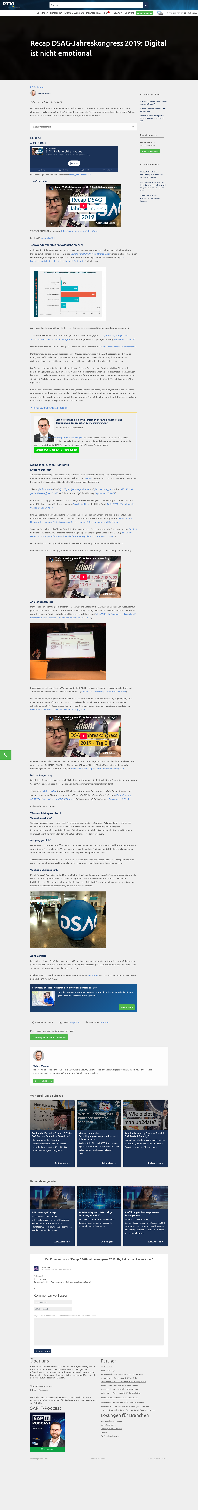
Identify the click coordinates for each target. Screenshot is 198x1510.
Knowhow (117, 12)
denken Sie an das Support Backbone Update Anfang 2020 (97, 768)
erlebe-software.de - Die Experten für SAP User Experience (123, 1382)
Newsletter (93, 975)
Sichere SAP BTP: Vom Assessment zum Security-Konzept (150, 198)
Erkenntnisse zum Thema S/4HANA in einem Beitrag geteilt (57, 709)
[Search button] (145, 5)
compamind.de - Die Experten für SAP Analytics (119, 1378)
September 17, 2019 (124, 339)
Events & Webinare (74, 12)
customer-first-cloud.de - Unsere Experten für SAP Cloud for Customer (128, 1410)
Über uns (129, 12)
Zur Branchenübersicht (110, 1436)
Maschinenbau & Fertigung (111, 1421)
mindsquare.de (107, 1367)
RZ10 (32, 87)
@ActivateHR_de (102, 489)
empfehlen (72, 1022)
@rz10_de (64, 489)
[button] (83, 126)
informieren (127, 1007)
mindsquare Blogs (108, 1370)
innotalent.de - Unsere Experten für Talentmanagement (122, 1402)
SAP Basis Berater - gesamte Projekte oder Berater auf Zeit (64, 987)
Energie (104, 1432)
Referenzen (56, 12)
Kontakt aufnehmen (144, 13)
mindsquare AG (162, 1458)
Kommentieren (43, 1351)
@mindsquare (45, 489)
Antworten (67, 1269)
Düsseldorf (62, 1397)
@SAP (116, 335)
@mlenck (108, 335)
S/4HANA (87, 478)
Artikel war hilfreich (45, 1022)
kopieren (99, 1022)
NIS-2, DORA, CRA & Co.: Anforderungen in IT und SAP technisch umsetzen (151, 174)
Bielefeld (50, 1397)
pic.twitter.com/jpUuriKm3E (44, 493)
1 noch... (40, 87)
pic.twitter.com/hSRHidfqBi (56, 339)
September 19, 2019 (119, 799)
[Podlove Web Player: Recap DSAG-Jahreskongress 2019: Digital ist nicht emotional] (74, 159)
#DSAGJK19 (36, 339)
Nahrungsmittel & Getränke (111, 1428)
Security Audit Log (81, 504)
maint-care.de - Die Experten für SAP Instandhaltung (121, 1393)
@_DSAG (124, 335)
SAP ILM (133, 529)
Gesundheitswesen (108, 1425)
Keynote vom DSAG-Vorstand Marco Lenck (90, 253)
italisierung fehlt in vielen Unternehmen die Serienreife (59, 261)
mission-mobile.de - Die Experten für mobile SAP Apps (122, 1374)
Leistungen (42, 12)
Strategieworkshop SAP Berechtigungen (63, 437)
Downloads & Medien (97, 12)
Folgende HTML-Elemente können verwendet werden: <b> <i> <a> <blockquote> (65, 1315)
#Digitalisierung (123, 795)
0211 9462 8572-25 (176, 13)
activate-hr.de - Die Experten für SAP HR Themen (119, 1389)
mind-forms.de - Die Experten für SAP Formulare (119, 1385)
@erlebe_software (79, 489)
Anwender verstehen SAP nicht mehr (118, 346)
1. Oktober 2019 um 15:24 (52, 1269)
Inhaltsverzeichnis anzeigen (50, 407)
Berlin (43, 1397)
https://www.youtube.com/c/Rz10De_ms (80, 231)
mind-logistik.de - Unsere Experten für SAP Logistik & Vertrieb (125, 1406)
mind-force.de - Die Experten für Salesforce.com (119, 1397)
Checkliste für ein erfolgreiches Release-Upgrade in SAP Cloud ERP (152, 118)
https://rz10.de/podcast (80, 174)
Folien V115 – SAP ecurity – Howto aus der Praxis (103, 691)
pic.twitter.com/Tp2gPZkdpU (57, 799)
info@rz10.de (192, 13)
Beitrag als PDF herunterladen (50, 1037)
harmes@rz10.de (48, 238)
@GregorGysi (49, 790)
